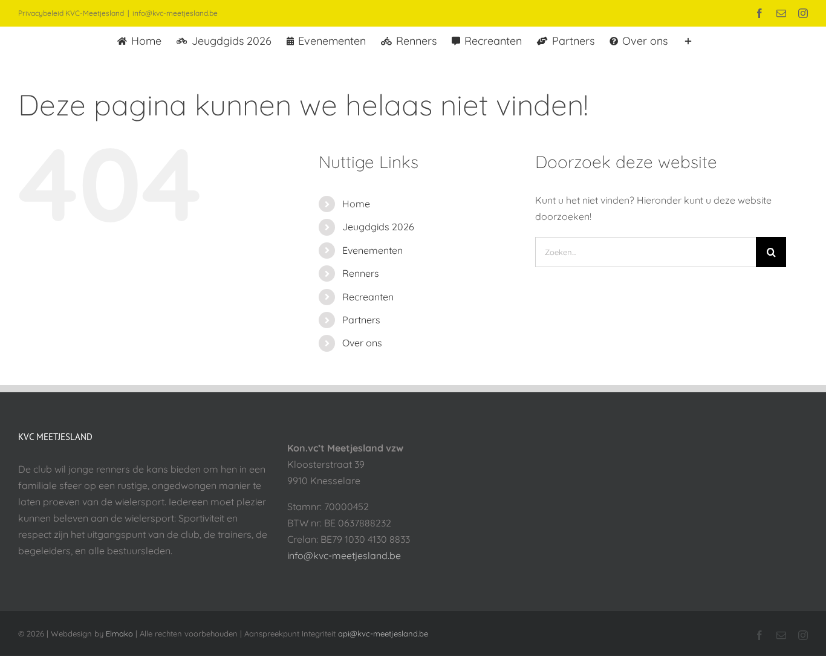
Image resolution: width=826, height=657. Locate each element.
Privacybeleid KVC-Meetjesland (71, 13)
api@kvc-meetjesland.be (383, 633)
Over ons (362, 343)
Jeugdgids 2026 (378, 227)
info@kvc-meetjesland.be (175, 13)
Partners (361, 320)
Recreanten (368, 297)
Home (356, 204)
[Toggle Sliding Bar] (688, 40)
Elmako (119, 633)
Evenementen (372, 250)
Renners (360, 273)
